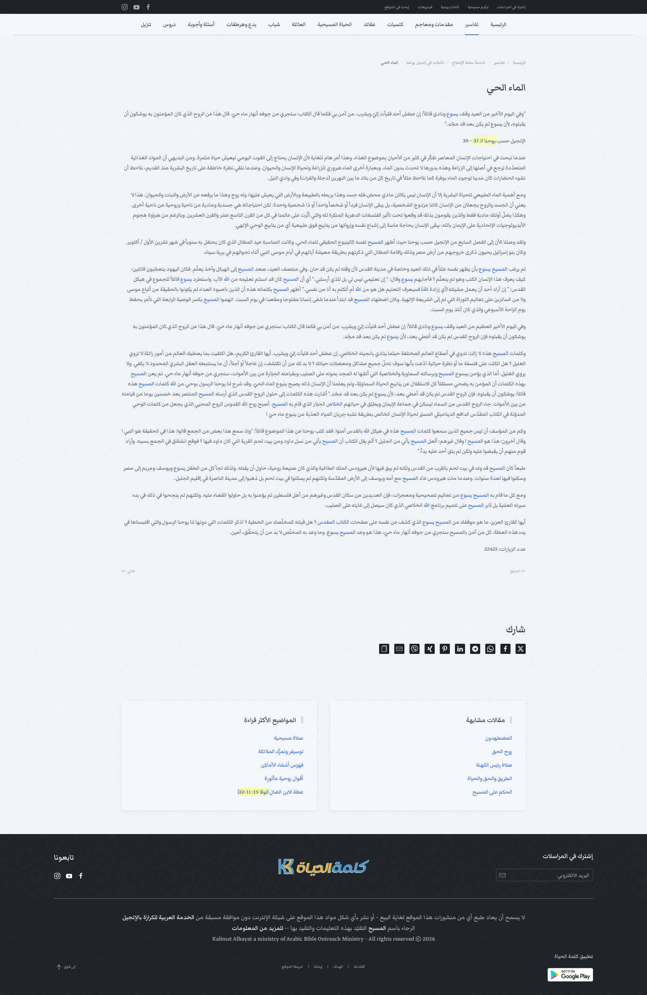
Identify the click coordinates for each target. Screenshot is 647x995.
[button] (384, 649)
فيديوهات (425, 7)
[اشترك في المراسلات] (502, 875)
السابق (515, 571)
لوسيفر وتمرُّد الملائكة (280, 751)
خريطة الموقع (292, 966)
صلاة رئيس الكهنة (494, 765)
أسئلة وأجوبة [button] (201, 24)
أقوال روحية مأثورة (284, 778)
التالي (131, 571)
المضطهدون (498, 738)
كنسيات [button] (395, 24)
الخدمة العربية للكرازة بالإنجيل (158, 917)
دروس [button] (169, 24)
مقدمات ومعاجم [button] (434, 24)
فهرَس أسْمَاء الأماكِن (282, 765)
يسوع (452, 114)
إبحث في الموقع (396, 7)
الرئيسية (498, 24)
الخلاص (334, 404)
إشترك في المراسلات (511, 7)
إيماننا (318, 966)
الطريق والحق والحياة (489, 778)
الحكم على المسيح (492, 792)
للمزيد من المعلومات (257, 928)
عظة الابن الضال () (270, 792)
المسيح (375, 242)
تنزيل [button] (146, 24)
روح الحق (502, 751)
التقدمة (359, 966)
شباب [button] (274, 24)
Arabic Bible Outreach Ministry (325, 939)
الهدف (338, 966)
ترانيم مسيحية (478, 7)
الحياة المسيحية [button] (334, 24)
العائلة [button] (299, 24)
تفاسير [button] (472, 24)
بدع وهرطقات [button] (241, 24)
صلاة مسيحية (288, 738)
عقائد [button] (369, 24)
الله (227, 279)
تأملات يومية (450, 7)
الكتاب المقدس (333, 522)
